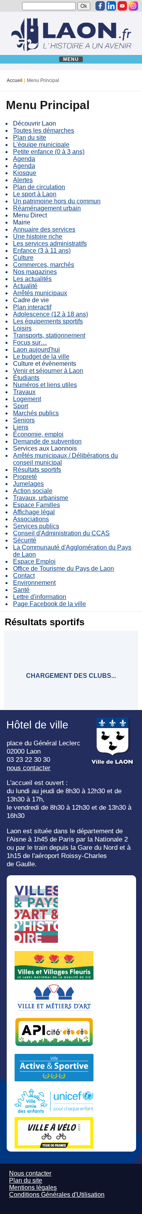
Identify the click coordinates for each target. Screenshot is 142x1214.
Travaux (24, 392)
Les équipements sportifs (48, 321)
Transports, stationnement (49, 335)
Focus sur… (30, 342)
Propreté (25, 476)
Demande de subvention (47, 441)
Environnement (34, 582)
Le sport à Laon (34, 194)
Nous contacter (30, 1173)
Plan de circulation (39, 187)
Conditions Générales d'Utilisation (57, 1194)
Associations (31, 519)
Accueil (14, 80)
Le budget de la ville (41, 356)
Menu (71, 59)
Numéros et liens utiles (45, 385)
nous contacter (28, 768)
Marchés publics (36, 413)
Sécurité (24, 540)
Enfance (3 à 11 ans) (42, 250)
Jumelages (28, 483)
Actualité (25, 286)
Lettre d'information (39, 596)
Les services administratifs (50, 243)
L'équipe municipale (41, 144)
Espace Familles (36, 505)
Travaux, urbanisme (40, 498)
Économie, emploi (38, 434)
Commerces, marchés (43, 264)
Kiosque (24, 173)
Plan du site (29, 137)
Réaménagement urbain (47, 208)
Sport (20, 406)
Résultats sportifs (37, 469)
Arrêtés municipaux (40, 293)
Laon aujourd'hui (36, 349)
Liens (20, 427)
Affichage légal (34, 512)
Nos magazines (35, 271)
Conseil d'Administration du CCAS (61, 533)
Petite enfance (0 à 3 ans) (48, 151)
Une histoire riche (37, 236)
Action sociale (32, 490)
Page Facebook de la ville (49, 604)
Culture (23, 257)
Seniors (24, 420)
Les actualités (32, 279)
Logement (27, 399)
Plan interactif (32, 307)
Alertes (23, 180)
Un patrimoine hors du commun (57, 201)
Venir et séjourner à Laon (48, 370)
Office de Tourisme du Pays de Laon (63, 568)
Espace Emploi (34, 561)
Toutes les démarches (43, 130)
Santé (21, 589)
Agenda (24, 158)
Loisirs (22, 328)
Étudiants (26, 377)
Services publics (36, 526)
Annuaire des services (44, 229)
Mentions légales (33, 1187)
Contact (24, 575)
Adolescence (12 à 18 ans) (50, 314)
